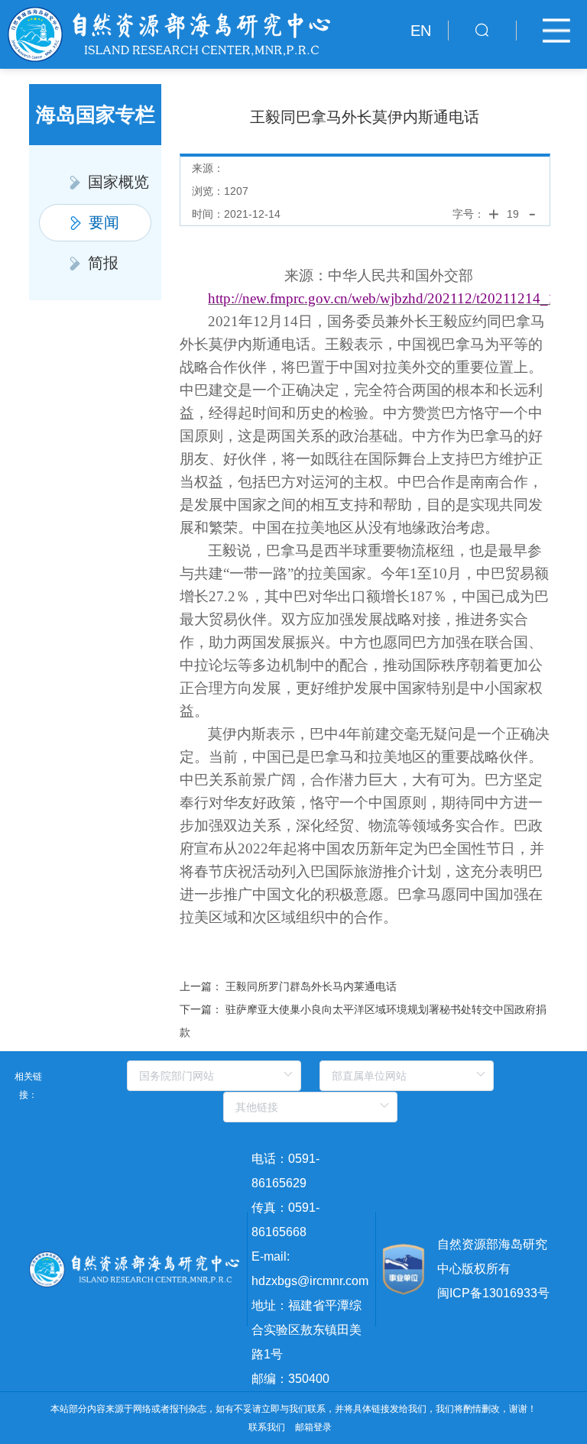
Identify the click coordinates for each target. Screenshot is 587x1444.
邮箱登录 (313, 1427)
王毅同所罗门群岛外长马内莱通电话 (311, 986)
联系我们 (266, 1427)
